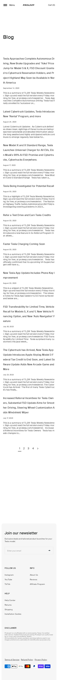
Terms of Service (12, 659)
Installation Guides (13, 614)
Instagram (9, 575)
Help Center (10, 600)
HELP (7, 593)
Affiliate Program (37, 584)
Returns (8, 605)
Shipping (9, 609)
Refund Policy (27, 659)
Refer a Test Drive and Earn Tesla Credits (27, 215)
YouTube (8, 579)
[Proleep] (28, 5)
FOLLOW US (10, 568)
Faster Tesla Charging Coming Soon (24, 244)
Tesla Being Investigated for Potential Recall (28, 186)
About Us (34, 575)
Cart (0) (51, 6)
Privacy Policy (41, 659)
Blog (8, 37)
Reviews (33, 579)
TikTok (7, 584)
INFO (32, 568)
